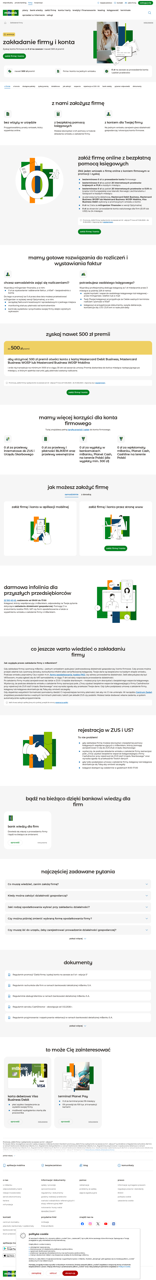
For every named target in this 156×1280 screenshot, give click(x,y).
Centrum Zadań (144, 692)
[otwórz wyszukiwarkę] (150, 13)
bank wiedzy (107, 86)
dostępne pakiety (28, 86)
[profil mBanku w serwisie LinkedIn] (114, 1224)
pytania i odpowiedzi (122, 86)
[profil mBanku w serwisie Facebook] (82, 1224)
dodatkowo (55, 86)
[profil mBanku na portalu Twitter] (98, 1224)
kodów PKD (79, 675)
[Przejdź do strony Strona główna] (5, 23)
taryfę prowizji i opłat (78, 429)
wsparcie (77, 86)
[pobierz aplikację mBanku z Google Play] (10, 1248)
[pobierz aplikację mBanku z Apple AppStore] (9, 1255)
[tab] (71, 494)
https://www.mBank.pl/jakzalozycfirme (99, 1150)
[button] (50, 10)
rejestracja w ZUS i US (91, 86)
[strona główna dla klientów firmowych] (11, 13)
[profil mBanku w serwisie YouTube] (106, 1224)
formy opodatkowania (60, 675)
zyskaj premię (43, 86)
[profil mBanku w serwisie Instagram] (90, 1224)
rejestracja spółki (61, 702)
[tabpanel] (78, 528)
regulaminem (108, 222)
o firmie (7, 86)
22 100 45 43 (10, 600)
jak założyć (67, 86)
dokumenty (137, 86)
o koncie (16, 86)
